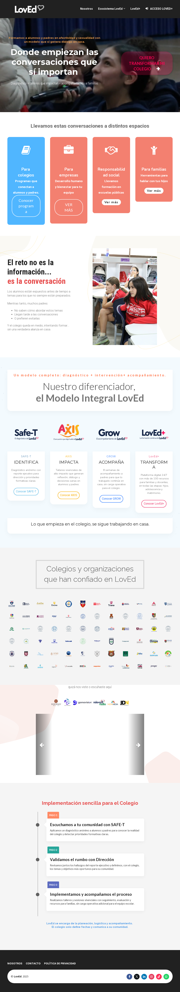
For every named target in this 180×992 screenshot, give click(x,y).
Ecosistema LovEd (110, 8)
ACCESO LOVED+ (161, 8)
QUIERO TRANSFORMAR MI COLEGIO (147, 63)
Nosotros (86, 8)
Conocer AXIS (68, 495)
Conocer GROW (111, 498)
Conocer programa (26, 206)
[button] (44, 744)
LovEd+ (135, 8)
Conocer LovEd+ (154, 503)
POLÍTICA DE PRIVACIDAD (60, 963)
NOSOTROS (14, 963)
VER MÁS (69, 207)
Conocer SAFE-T (26, 491)
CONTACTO (33, 963)
